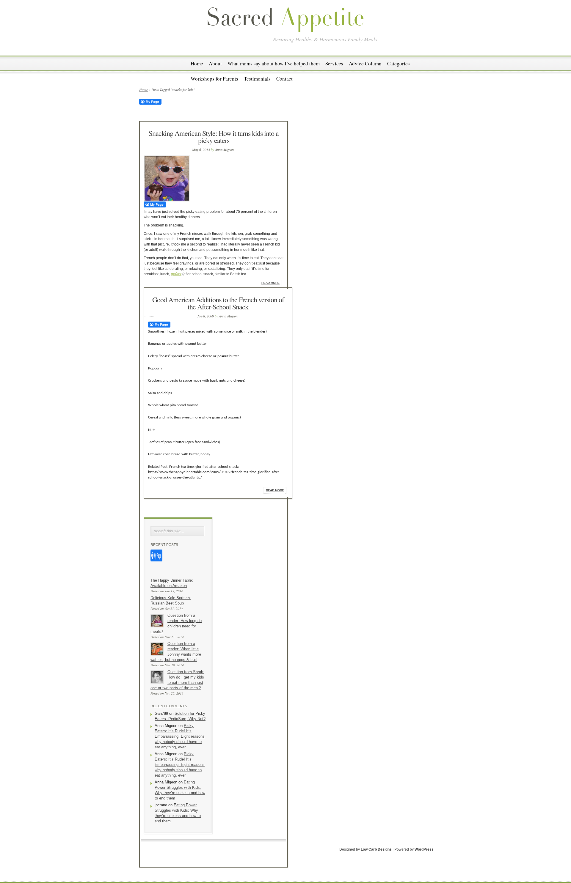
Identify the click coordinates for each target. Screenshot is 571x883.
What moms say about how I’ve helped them (274, 63)
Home (197, 63)
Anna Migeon (224, 149)
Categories (398, 63)
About (215, 63)
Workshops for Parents (214, 78)
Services (334, 63)
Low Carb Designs (376, 849)
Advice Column (365, 63)
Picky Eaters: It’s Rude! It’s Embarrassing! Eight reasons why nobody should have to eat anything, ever (180, 736)
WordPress (424, 849)
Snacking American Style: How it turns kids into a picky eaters (214, 136)
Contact (284, 78)
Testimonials (257, 78)
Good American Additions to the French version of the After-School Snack (218, 303)
